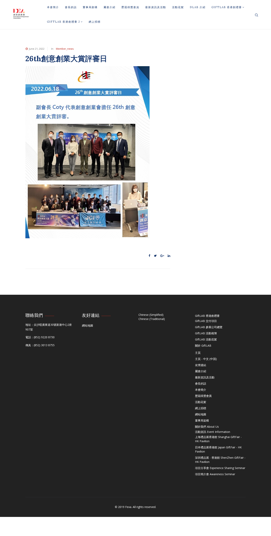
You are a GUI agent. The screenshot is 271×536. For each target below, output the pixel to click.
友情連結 (200, 365)
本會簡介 (53, 7)
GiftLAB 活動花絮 (206, 339)
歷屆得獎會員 (130, 7)
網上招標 (95, 21)
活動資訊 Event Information (212, 432)
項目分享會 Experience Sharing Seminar (220, 468)
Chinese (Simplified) (150, 315)
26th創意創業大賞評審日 (66, 58)
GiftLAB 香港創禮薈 (226, 7)
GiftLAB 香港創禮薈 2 (63, 21)
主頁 (198, 353)
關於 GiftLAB (203, 345)
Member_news (65, 48)
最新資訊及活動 (155, 7)
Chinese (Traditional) (151, 319)
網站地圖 (87, 325)
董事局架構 (90, 7)
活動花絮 (178, 7)
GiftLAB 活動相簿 (206, 333)
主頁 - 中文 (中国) (206, 359)
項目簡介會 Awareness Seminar (215, 474)
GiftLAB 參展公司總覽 (208, 327)
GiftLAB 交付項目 (206, 321)
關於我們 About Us (207, 426)
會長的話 (71, 7)
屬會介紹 (109, 7)
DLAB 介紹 (198, 7)
